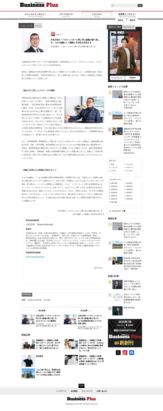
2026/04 (114, 189)
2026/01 (129, 192)
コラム (113, 170)
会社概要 (74, 391)
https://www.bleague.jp (35, 257)
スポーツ (59, 35)
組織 (23, 300)
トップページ (61, 391)
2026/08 (114, 183)
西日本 (132, 20)
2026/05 (129, 186)
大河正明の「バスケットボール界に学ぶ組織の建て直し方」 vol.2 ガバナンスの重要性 (48, 318)
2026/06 (114, 186)
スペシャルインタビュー (35, 15)
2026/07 (129, 183)
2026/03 (129, 189)
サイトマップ (87, 391)
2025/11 (129, 196)
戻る (80, 387)
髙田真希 (39, 356)
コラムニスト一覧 (118, 211)
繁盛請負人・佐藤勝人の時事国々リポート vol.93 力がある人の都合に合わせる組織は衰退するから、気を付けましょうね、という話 (91, 345)
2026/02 (114, 192)
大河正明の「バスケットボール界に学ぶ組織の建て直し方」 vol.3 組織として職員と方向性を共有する (75, 41)
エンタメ (129, 170)
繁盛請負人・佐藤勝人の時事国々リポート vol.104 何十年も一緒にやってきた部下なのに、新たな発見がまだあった (48, 344)
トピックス (97, 15)
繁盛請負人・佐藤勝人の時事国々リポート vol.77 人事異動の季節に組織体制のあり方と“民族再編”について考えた (91, 360)
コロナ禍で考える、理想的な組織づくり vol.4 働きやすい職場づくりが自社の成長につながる (48, 372)
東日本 (120, 20)
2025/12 (114, 196)
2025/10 (114, 199)
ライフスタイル (66, 15)
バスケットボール (34, 300)
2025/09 (129, 199)
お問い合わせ (102, 391)
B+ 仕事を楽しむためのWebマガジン (39, 4)
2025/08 (114, 202)
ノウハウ (114, 167)
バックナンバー (117, 78)
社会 (112, 164)
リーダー (47, 300)
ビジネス (129, 164)
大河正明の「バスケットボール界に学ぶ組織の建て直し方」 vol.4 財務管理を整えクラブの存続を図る (90, 319)
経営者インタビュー (127, 15)
